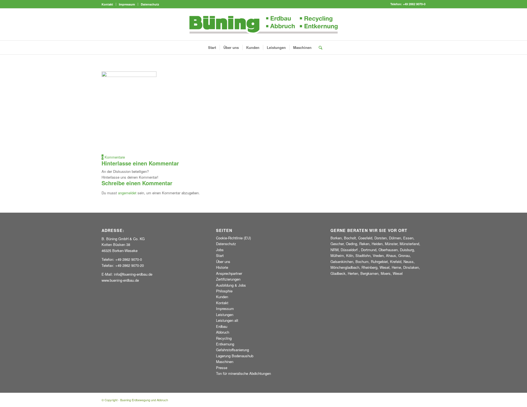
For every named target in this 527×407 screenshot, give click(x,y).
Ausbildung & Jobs (231, 285)
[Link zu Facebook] (421, 24)
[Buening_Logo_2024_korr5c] (263, 24)
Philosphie (224, 291)
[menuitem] (109, 4)
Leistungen (224, 314)
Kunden (222, 296)
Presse (221, 367)
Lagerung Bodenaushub (234, 355)
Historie (222, 267)
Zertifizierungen (228, 279)
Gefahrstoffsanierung (232, 349)
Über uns (223, 261)
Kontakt (107, 4)
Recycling (224, 338)
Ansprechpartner (229, 273)
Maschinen (224, 361)
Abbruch (222, 332)
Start (220, 255)
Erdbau (221, 326)
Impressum (127, 4)
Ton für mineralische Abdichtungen (243, 373)
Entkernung (225, 344)
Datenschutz (150, 4)
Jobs (220, 249)
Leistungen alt (227, 320)
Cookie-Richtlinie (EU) (233, 237)
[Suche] (318, 47)
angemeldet (127, 192)
